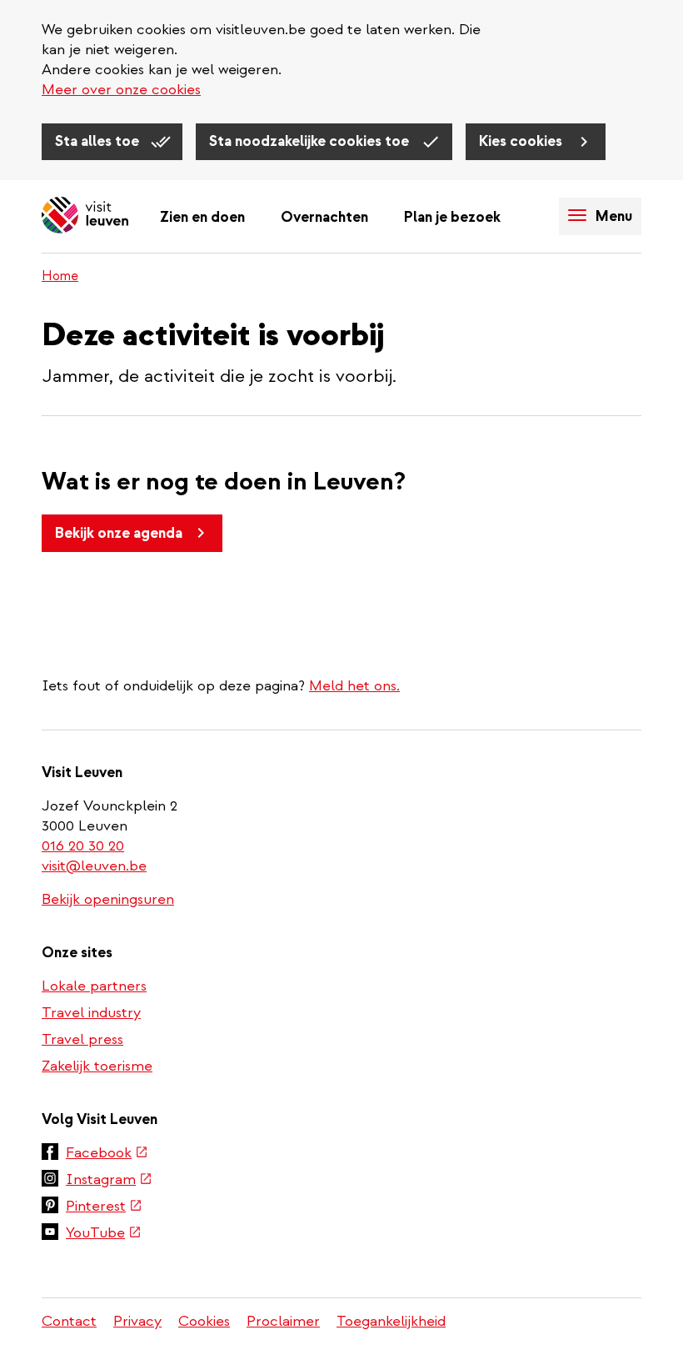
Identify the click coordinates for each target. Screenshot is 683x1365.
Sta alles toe (98, 141)
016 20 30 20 (84, 846)
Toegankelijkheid (391, 1321)
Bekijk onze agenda (118, 533)
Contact (69, 1321)
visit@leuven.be (94, 866)
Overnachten (324, 217)
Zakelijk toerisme (97, 1066)
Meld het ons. (354, 685)
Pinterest (104, 1207)
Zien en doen (202, 217)
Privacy (137, 1321)
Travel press (82, 1039)
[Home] (85, 216)
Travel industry (91, 1012)
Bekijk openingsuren (108, 899)
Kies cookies (522, 141)
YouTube (104, 1234)
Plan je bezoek (452, 217)
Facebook (107, 1154)
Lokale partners (94, 986)
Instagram (109, 1181)
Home (60, 276)
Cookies (204, 1321)
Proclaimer (283, 1321)
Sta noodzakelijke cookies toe (310, 141)
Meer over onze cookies (121, 89)
